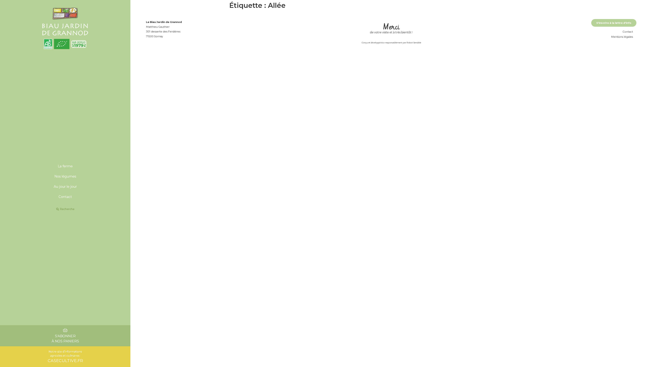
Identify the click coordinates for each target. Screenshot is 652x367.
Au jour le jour (65, 187)
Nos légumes (65, 176)
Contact (65, 197)
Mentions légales (622, 36)
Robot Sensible (414, 42)
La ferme (65, 166)
